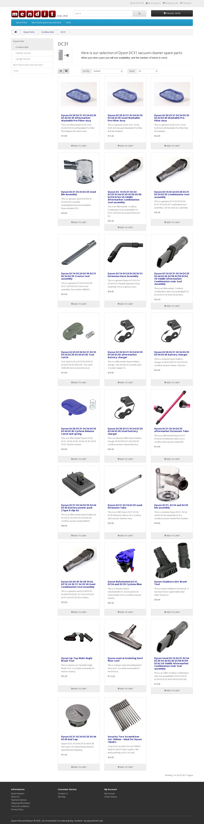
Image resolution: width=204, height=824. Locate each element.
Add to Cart (80, 145)
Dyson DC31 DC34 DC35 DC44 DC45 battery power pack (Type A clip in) (78, 507)
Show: (132, 71)
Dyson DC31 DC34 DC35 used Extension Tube (125, 506)
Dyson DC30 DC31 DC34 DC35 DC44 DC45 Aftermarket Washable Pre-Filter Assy (78, 118)
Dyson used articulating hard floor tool (125, 659)
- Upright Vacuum (21, 59)
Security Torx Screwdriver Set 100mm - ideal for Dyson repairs (125, 739)
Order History (110, 796)
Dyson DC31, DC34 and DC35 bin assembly (171, 506)
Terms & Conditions (20, 806)
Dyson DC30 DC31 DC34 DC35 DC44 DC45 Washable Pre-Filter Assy (171, 118)
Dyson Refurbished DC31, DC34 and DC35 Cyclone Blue (125, 583)
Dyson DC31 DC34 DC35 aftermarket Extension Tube (171, 430)
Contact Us (63, 793)
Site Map (62, 796)
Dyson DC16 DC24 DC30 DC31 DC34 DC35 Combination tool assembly (171, 194)
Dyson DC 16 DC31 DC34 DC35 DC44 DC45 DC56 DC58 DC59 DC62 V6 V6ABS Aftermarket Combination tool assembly (124, 197)
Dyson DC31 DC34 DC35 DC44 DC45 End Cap (78, 738)
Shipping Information (20, 803)
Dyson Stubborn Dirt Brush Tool (170, 583)
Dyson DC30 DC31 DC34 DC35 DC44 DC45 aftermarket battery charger (125, 354)
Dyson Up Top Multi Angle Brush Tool (76, 659)
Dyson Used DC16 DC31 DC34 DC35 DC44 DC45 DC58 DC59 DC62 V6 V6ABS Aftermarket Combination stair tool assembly (171, 663)
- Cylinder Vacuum (22, 53)
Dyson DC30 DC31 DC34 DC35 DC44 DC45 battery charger (171, 353)
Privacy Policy (17, 809)
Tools (68, 22)
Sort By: (86, 71)
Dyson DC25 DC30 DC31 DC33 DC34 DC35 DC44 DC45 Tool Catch (78, 354)
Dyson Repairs (17, 793)
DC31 (63, 32)
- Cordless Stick (20, 47)
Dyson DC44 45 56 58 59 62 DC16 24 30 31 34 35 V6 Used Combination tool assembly (78, 584)
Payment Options (19, 800)
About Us (15, 796)
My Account (109, 793)
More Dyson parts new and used (46, 22)
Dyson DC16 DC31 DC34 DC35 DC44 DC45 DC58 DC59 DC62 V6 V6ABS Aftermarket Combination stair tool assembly (171, 278)
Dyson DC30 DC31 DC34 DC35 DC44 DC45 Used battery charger (125, 431)
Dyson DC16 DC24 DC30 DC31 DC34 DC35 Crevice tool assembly (78, 276)
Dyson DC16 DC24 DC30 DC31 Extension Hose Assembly (125, 275)
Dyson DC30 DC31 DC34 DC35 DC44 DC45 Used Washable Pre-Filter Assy (125, 118)
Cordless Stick (47, 32)
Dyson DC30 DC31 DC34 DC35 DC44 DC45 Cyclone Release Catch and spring (78, 431)
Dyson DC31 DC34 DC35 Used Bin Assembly (78, 193)
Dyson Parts (21, 22)
